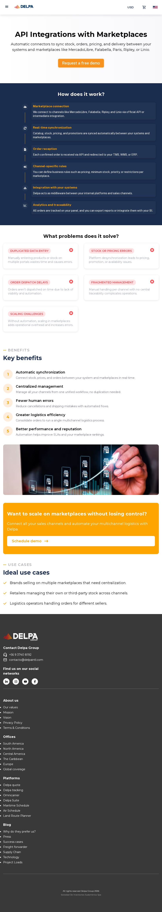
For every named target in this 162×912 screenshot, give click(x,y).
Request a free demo (81, 63)
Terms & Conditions (16, 728)
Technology (11, 857)
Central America (14, 754)
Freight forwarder (15, 847)
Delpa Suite (11, 800)
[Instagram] (16, 681)
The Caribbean (13, 759)
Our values (10, 707)
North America (13, 749)
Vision (7, 717)
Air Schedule (11, 810)
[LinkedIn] (6, 681)
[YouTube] (25, 681)
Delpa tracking (13, 790)
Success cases (13, 842)
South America (13, 743)
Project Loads (12, 862)
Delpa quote (11, 785)
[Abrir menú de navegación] (6, 7)
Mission (8, 712)
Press (7, 836)
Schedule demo (26, 541)
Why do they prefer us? (19, 831)
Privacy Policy (12, 722)
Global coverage (14, 769)
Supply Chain (12, 852)
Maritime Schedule (16, 805)
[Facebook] (35, 681)
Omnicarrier (11, 795)
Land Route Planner (17, 816)
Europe (8, 764)
